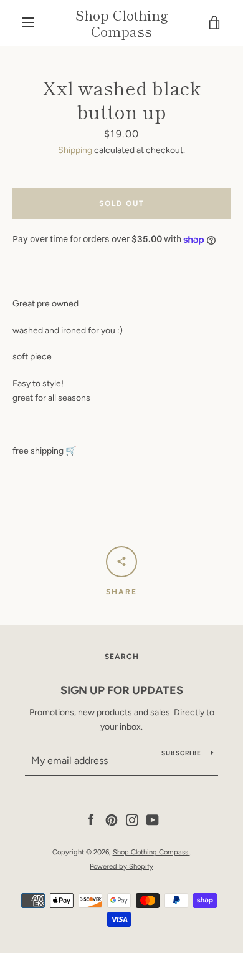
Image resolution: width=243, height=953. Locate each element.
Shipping (75, 150)
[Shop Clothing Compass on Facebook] (91, 819)
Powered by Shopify (121, 866)
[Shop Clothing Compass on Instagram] (132, 819)
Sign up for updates (121, 690)
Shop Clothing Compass (121, 22)
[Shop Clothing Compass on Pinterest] (111, 819)
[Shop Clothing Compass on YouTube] (152, 819)
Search (122, 656)
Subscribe (181, 753)
